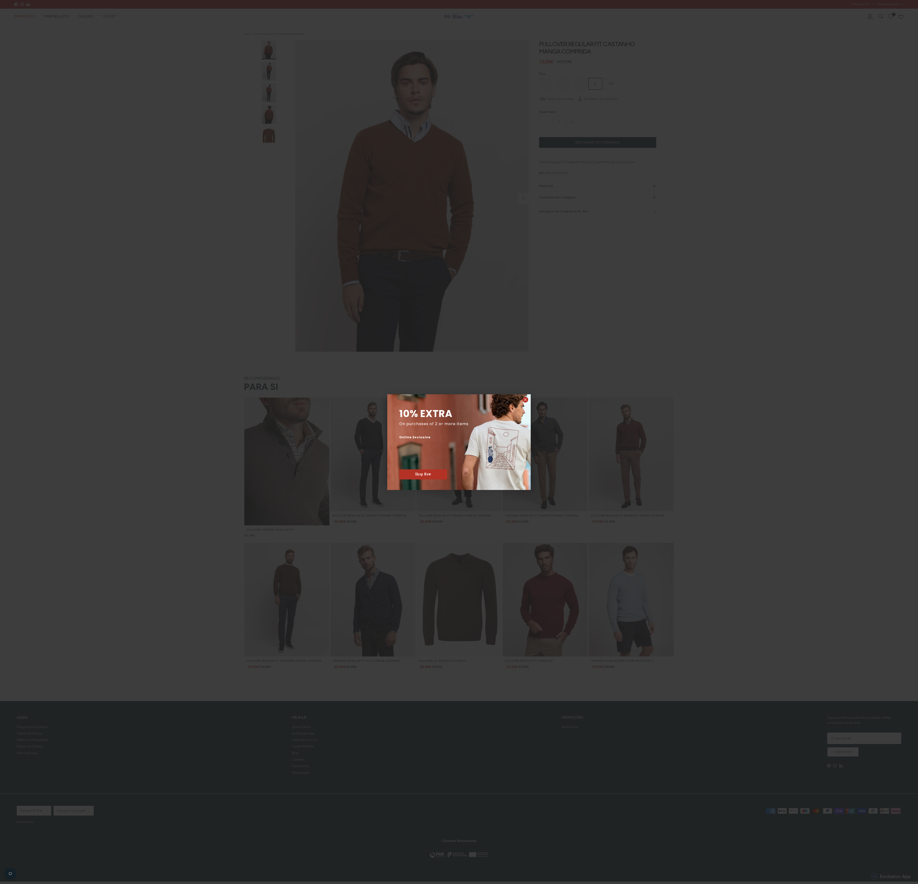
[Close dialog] (525, 400)
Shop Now (423, 474)
